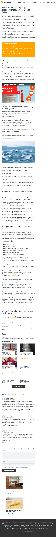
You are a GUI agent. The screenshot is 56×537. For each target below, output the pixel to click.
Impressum (23, 534)
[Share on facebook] (7, 493)
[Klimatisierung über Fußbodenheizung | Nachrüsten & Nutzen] (9, 349)
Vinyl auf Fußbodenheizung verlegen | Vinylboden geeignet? (7, 367)
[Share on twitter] (9, 493)
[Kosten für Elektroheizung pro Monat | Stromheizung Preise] (27, 349)
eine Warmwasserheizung (12, 15)
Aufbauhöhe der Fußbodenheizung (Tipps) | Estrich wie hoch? (25, 381)
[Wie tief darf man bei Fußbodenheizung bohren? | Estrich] (27, 363)
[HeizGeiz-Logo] (6, 2)
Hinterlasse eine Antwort (19, 394)
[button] (54, 2)
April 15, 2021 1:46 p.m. (9, 432)
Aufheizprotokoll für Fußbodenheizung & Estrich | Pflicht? (14, 490)
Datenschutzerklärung (30, 534)
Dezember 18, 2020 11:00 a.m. (10, 417)
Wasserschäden (13, 317)
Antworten (4, 412)
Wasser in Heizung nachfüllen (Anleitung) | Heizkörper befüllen (8, 381)
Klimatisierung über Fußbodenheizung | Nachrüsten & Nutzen (6, 353)
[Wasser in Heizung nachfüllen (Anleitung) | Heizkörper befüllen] (9, 377)
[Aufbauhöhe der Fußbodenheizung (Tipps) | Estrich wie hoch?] (27, 377)
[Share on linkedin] (12, 493)
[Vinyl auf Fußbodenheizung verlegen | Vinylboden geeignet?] (9, 363)
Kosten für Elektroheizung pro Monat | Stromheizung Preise (25, 354)
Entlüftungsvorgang (12, 275)
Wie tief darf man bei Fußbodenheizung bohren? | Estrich (25, 367)
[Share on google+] (11, 493)
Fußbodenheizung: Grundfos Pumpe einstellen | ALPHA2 (13, 511)
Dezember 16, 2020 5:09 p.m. (10, 399)
